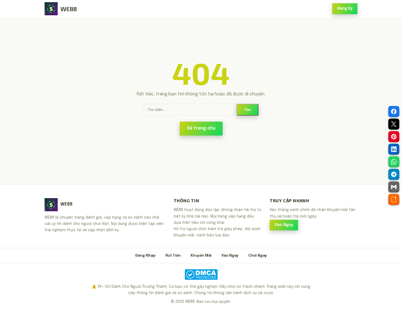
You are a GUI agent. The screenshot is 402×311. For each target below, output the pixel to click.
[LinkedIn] (393, 149)
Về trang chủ (201, 128)
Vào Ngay (284, 225)
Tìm (247, 110)
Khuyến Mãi (201, 255)
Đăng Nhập (145, 255)
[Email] (393, 186)
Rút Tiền (173, 255)
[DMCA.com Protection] (201, 274)
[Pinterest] (393, 136)
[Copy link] (393, 199)
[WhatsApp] (393, 161)
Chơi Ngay (257, 255)
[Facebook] (393, 111)
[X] (393, 124)
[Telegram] (393, 174)
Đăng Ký (345, 8)
